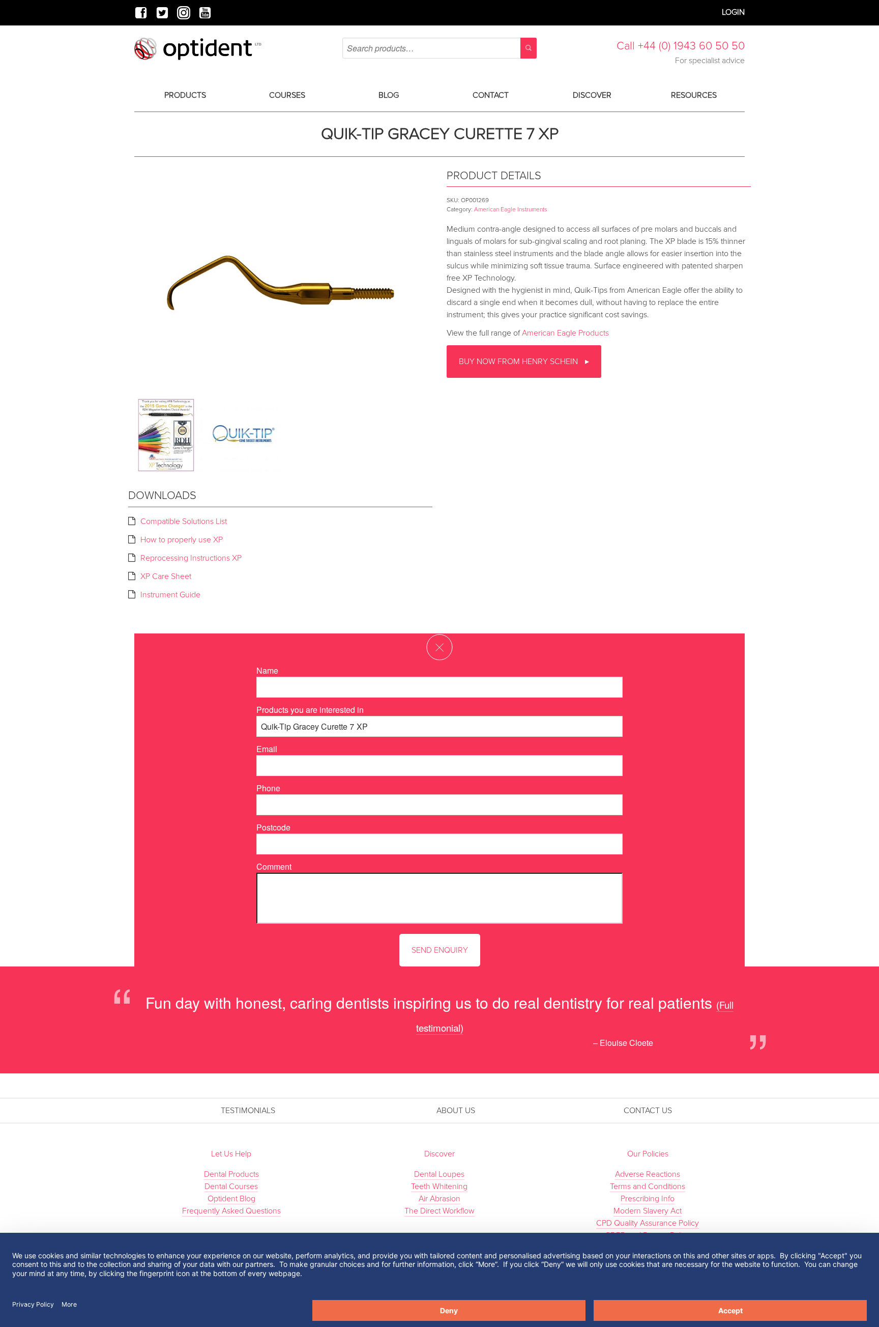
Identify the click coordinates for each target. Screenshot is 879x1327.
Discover (592, 95)
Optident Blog (231, 1199)
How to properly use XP (181, 540)
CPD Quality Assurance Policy (647, 1223)
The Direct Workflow (439, 1211)
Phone (268, 788)
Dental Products (231, 1174)
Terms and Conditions (647, 1186)
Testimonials (248, 1110)
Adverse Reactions (647, 1174)
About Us (455, 1110)
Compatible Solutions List (183, 521)
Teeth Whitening (439, 1186)
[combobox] (439, 48)
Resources (694, 95)
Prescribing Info (648, 1199)
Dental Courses (231, 1186)
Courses (287, 95)
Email (266, 749)
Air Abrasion (439, 1199)
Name (267, 670)
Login (733, 12)
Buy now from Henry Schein (519, 361)
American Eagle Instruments (510, 209)
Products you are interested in (310, 709)
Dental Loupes (439, 1174)
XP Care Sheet (165, 576)
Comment (273, 866)
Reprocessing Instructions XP (191, 558)
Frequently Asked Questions (231, 1211)
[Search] (528, 48)
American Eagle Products (565, 333)
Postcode (273, 827)
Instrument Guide (170, 595)
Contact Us (648, 1110)
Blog (388, 95)
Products (185, 95)
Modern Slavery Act (647, 1211)
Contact (491, 95)
